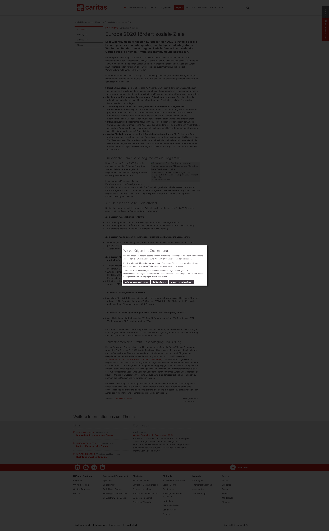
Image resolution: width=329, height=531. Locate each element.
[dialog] (164, 265)
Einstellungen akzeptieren (181, 282)
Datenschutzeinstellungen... (136, 282)
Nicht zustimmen (159, 282)
